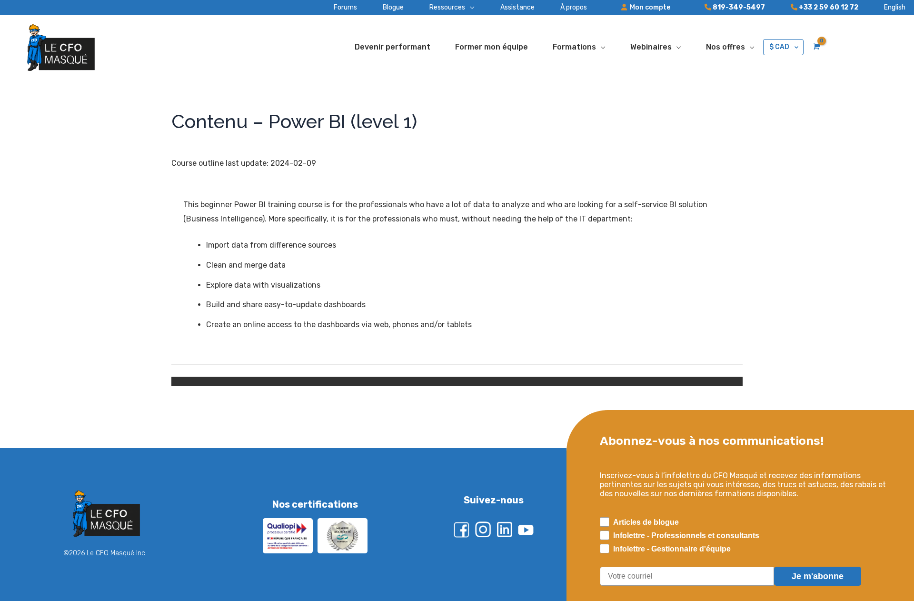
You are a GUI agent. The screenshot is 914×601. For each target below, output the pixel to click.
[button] (439, 7)
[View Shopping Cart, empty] (815, 46)
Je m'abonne (818, 576)
